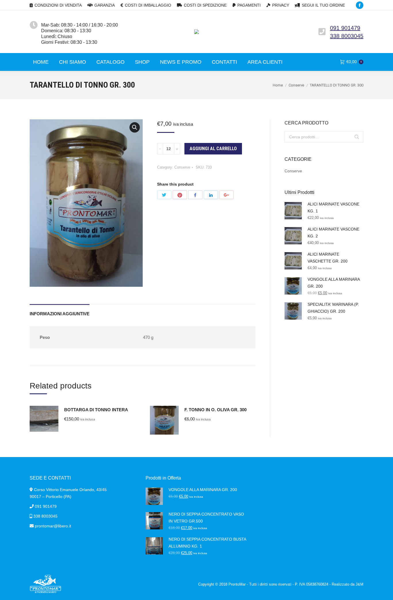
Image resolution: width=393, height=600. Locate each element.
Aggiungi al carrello (213, 148)
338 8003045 (346, 36)
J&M (359, 584)
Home (278, 85)
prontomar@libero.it (53, 526)
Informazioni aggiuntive (59, 313)
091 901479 (345, 28)
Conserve (296, 85)
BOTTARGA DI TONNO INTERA (96, 409)
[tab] (59, 311)
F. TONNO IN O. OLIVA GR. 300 (215, 409)
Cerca (356, 137)
